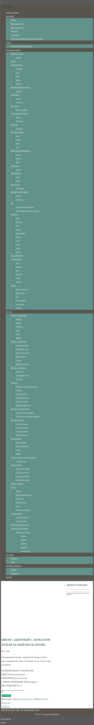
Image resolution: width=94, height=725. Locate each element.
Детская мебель (16, 465)
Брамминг (19, 267)
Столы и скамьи (21, 521)
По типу (9, 312)
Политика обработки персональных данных (27, 39)
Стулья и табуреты (22, 431)
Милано (18, 237)
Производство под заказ (20, 525)
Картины (24, 544)
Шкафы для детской (22, 480)
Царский (19, 308)
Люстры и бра (25, 551)
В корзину (6, 695)
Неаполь (18, 158)
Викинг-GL (19, 121)
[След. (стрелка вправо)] (5, 722)
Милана (18, 170)
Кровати (19, 390)
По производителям (13, 50)
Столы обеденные (22, 428)
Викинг (18, 117)
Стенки (18, 360)
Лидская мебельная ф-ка (20, 113)
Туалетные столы (22, 401)
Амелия (18, 99)
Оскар (18, 143)
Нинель (18, 140)
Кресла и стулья (21, 502)
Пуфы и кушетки (21, 394)
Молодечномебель (17, 132)
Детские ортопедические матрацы (27, 211)
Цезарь (18, 80)
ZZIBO (18, 181)
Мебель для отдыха (22, 353)
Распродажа (15, 573)
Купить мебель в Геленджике (21, 46)
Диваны (18, 491)
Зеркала (18, 323)
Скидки (13, 570)
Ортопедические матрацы (25, 207)
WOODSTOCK (16, 259)
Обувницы (19, 327)
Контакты (14, 31)
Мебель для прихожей (19, 315)
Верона (18, 155)
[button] (7, 6)
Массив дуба (20, 293)
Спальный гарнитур (22, 398)
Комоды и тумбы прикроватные (27, 386)
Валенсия (19, 274)
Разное (13, 286)
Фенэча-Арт (15, 185)
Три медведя (20, 304)
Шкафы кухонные (22, 435)
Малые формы (21, 233)
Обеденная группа (17, 420)
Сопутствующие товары (19, 528)
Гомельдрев (15, 95)
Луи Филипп (20, 188)
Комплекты (19, 499)
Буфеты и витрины (22, 446)
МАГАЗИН (10, 16)
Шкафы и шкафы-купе (23, 405)
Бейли (18, 218)
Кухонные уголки (22, 424)
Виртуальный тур (17, 24)
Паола (18, 76)
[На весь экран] (7, 719)
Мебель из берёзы (22, 289)
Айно (17, 263)
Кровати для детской (23, 469)
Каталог (14, 20)
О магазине (15, 35)
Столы (18, 506)
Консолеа (19, 222)
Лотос (18, 72)
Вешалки (19, 319)
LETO (18, 177)
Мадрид (18, 229)
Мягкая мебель (21, 357)
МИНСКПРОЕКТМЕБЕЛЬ (20, 151)
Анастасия (19, 102)
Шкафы (18, 338)
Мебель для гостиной (18, 342)
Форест (18, 252)
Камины (23, 540)
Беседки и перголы (22, 517)
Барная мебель (16, 439)
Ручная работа (21, 300)
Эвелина (18, 84)
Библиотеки (20, 371)
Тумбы (18, 334)
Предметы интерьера (23, 510)
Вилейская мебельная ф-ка (20, 87)
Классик (18, 282)
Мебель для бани (17, 484)
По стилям (10, 555)
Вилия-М (19, 91)
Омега (18, 162)
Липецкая (14, 125)
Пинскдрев (15, 166)
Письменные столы (22, 375)
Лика (17, 136)
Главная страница (12, 13)
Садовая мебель (16, 514)
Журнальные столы (22, 349)
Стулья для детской (22, 476)
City (12, 203)
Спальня (14, 383)
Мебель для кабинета (18, 368)
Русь (17, 297)
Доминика (19, 69)
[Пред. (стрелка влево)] (2, 722)
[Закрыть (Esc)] (2, 719)
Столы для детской (22, 472)
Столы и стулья (21, 461)
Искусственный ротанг (23, 495)
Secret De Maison (17, 256)
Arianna (18, 196)
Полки (18, 330)
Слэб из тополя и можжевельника (23, 457)
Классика (14, 558)
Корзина (9, 577)
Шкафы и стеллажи (22, 364)
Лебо (17, 226)
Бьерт (18, 271)
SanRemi (14, 214)
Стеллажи (19, 379)
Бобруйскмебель (17, 65)
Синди (18, 241)
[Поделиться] (5, 719)
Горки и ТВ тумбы (22, 345)
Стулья (18, 450)
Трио (17, 147)
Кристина (19, 129)
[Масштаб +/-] (10, 719)
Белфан (13, 61)
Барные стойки (21, 442)
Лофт (13, 562)
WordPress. (55, 714)
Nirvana (47, 714)
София (18, 248)
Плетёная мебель (21, 110)
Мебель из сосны (17, 54)
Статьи (8, 43)
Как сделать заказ (17, 28)
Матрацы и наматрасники (20, 409)
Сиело (18, 244)
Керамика (24, 547)
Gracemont (19, 200)
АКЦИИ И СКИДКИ (13, 566)
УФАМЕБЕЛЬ (16, 173)
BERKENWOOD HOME (19, 192)
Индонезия (15, 106)
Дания (18, 278)
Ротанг (13, 487)
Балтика (18, 57)
